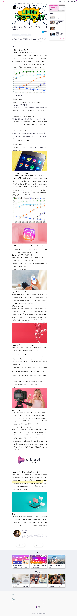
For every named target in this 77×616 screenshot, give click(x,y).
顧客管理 (32, 603)
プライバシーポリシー (37, 611)
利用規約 (30, 611)
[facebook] (45, 32)
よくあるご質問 (48, 603)
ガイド (67, 1)
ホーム (13, 3)
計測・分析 (28, 603)
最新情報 (43, 603)
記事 (64, 1)
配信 (20, 603)
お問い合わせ (45, 611)
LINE (17, 595)
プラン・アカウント (38, 603)
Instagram (20, 3)
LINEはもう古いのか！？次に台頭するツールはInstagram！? (32, 3)
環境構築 (17, 603)
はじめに (13, 603)
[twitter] (43, 32)
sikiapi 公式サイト (17, 491)
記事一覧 (16, 3)
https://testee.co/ (27, 132)
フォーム (24, 603)
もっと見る (62, 38)
